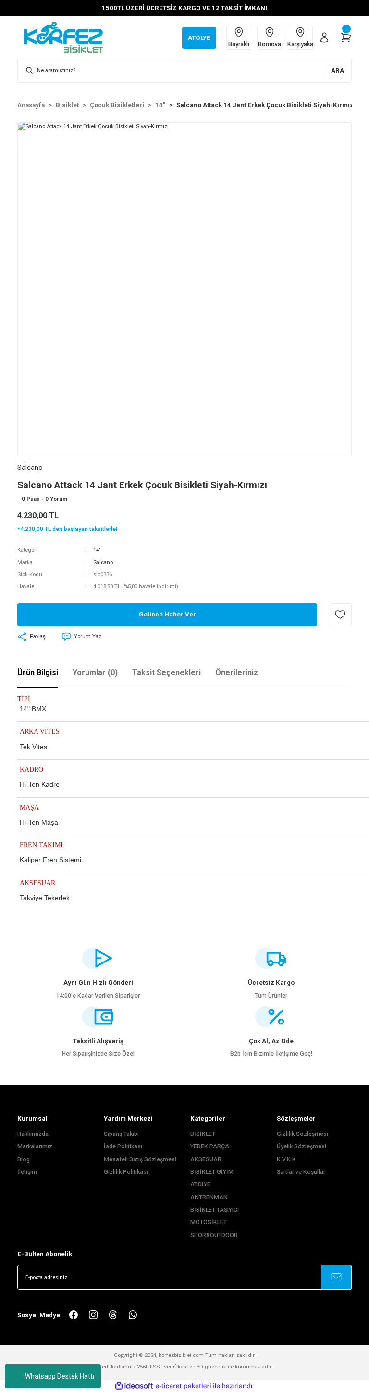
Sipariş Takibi (121, 1134)
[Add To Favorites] (340, 614)
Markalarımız (34, 1146)
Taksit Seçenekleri (166, 672)
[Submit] (336, 1277)
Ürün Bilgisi (37, 672)
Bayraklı (238, 44)
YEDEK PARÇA (209, 1146)
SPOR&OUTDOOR (214, 1235)
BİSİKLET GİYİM (212, 1172)
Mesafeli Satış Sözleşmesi (140, 1159)
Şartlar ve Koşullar (301, 1172)
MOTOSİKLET (208, 1222)
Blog (23, 1159)
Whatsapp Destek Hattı (59, 1376)
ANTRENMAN (209, 1197)
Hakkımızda (33, 1134)
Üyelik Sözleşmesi (301, 1146)
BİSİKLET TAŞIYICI (214, 1210)
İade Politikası (123, 1146)
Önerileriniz (236, 672)
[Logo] (68, 37)
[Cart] (346, 37)
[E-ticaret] (183, 1386)
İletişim (27, 1172)
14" (97, 549)
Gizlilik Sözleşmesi (302, 1134)
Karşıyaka (300, 44)
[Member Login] (324, 37)
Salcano (103, 562)
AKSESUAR (205, 1159)
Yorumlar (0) (95, 672)
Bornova (269, 44)
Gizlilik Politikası (126, 1172)
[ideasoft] (134, 1386)
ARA (337, 70)
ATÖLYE (200, 1184)
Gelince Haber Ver (167, 614)
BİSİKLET (202, 1134)
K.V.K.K (286, 1159)
